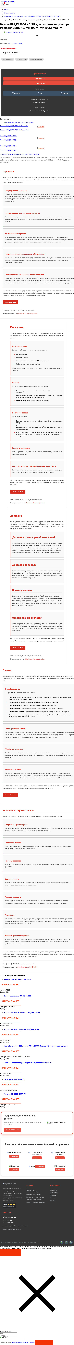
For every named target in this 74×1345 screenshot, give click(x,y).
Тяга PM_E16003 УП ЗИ (8, 146)
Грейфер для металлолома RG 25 (17, 979)
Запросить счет (10, 984)
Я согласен (10, 1252)
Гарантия (53, 1195)
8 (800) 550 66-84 (9, 1217)
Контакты (53, 1198)
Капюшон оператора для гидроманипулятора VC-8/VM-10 (28, 1063)
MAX (41, 93)
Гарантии (10, 154)
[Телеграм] (66, 1242)
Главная (6, 9)
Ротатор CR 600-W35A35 (14, 1079)
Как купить (17, 154)
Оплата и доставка (8, 59)
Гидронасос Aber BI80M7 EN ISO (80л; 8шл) (21, 1029)
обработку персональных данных (23, 1342)
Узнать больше (10, 302)
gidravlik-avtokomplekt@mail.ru (27, 313)
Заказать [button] (44, 1342)
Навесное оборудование (33, 1194)
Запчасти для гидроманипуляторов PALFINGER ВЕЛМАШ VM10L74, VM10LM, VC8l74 (32, 16)
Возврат (36, 154)
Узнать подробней (12, 1130)
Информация (54, 1192)
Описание (3, 154)
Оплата (31, 154)
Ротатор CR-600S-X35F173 (15, 1094)
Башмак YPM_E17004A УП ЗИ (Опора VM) (14, 126)
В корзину (41, 126)
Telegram (17, 93)
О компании (53, 1190)
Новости (52, 1200)
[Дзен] (71, 1242)
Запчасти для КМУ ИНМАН (34, 1199)
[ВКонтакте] (61, 1242)
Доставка (24, 154)
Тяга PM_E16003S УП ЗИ (8, 136)
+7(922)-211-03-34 (15, 43)
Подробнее (14, 1156)
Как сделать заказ (22, 59)
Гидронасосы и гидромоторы (35, 1197)
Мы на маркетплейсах (36, 59)
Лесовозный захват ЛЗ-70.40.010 (17, 996)
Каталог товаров (9, 13)
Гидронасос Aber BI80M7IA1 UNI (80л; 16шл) (22, 1013)
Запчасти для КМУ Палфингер (35, 1202)
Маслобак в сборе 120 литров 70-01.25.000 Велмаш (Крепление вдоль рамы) (36, 1046)
